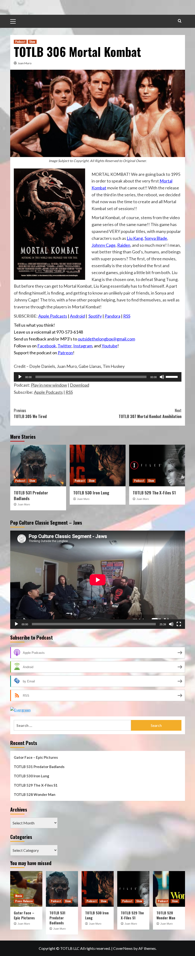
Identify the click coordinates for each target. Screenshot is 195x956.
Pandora (112, 316)
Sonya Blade (156, 238)
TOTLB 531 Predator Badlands (31, 495)
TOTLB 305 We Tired (30, 413)
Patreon (65, 352)
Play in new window (49, 385)
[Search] (180, 21)
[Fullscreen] (178, 624)
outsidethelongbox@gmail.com (106, 338)
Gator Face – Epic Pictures (36, 757)
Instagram (82, 345)
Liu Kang (135, 238)
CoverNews (123, 948)
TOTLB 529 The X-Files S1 (154, 493)
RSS (126, 316)
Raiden (123, 245)
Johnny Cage (104, 245)
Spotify (95, 316)
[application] (97, 377)
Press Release (24, 901)
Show (32, 42)
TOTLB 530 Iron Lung (91, 493)
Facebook (46, 345)
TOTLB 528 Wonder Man (34, 794)
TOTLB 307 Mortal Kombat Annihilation (150, 413)
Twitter (65, 345)
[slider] (172, 376)
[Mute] (162, 377)
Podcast (20, 42)
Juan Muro (24, 63)
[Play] (20, 377)
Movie (18, 896)
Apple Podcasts (52, 316)
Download (79, 385)
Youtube (109, 345)
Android (77, 316)
